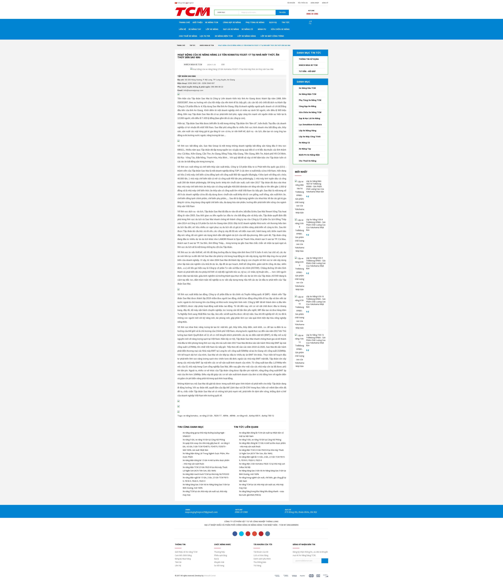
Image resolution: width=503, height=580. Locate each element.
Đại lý (216, 558)
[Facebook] (235, 533)
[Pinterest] (261, 533)
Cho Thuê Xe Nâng (307, 161)
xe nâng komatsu (190, 415)
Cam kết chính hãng (183, 555)
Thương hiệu (219, 552)
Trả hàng (257, 565)
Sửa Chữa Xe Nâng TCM (310, 112)
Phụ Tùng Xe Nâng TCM (310, 100)
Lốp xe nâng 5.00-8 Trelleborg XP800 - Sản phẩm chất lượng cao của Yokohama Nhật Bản (316, 224)
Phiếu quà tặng (220, 555)
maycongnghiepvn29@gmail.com (201, 512)
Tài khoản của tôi (260, 552)
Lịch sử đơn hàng (260, 555)
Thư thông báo (259, 562)
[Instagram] (267, 533)
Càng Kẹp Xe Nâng (307, 106)
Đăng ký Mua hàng (183, 558)
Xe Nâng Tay (305, 148)
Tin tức (192, 45)
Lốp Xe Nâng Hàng (307, 130)
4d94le (232, 415)
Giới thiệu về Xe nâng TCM (186, 552)
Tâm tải (178, 562)
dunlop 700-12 (268, 415)
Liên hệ (178, 565)
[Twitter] (241, 533)
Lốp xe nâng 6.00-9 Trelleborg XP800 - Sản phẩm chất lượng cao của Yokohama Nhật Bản (316, 263)
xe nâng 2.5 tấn (206, 415)
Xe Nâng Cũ (304, 142)
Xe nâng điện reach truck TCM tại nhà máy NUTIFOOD (206, 474)
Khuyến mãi (219, 562)
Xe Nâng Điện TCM (307, 94)
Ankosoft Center (210, 575)
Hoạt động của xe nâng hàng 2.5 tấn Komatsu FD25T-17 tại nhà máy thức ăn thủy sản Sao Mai (254, 45)
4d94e (225, 415)
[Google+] (254, 533)
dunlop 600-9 (254, 415)
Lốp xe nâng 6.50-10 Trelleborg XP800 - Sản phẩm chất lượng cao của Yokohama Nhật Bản (316, 301)
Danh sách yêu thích (262, 558)
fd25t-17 (217, 415)
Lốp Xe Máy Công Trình (310, 136)
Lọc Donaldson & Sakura (310, 124)
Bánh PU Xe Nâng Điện (309, 155)
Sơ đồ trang (219, 565)
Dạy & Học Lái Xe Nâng (309, 118)
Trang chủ (181, 45)
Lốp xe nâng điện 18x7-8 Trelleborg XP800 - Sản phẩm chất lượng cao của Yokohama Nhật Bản (315, 186)
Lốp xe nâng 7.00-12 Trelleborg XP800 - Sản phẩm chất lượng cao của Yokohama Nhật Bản (316, 340)
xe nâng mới (242, 415)
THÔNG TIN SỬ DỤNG (309, 59)
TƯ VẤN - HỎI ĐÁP (307, 71)
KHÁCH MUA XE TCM (207, 45)
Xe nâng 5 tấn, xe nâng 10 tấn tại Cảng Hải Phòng (204, 439)
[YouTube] (248, 533)
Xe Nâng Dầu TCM (307, 88)
